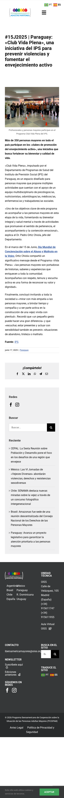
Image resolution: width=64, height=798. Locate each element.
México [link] (21, 585)
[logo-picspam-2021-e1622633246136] (20, 9)
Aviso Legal (16, 727)
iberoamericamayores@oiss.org (23, 651)
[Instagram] (17, 405)
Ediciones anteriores (11, 673)
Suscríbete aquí (14, 664)
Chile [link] (9, 594)
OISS (44, 581)
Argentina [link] (12, 585)
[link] (14, 574)
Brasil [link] (10, 590)
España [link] (11, 599)
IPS (17, 341)
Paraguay (24, 350)
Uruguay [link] (21, 599)
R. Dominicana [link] (25, 594)
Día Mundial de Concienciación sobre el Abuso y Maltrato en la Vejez (31, 251)
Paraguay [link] (22, 590)
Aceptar (49, 791)
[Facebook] (11, 405)
